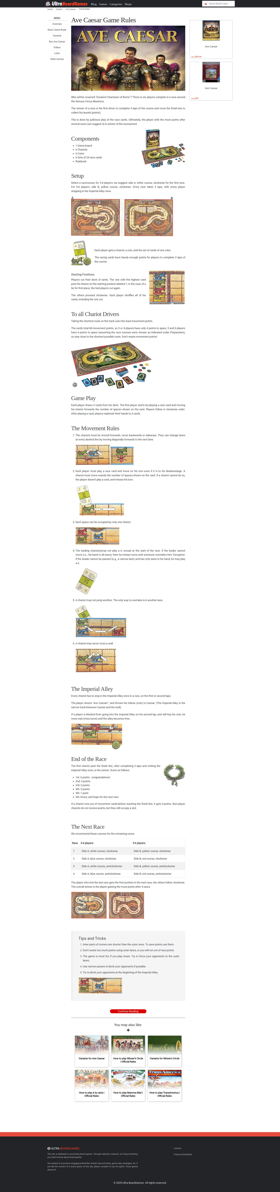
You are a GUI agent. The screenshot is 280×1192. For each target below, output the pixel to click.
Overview (57, 24)
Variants (57, 35)
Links (57, 53)
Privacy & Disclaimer (183, 1154)
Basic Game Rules (57, 29)
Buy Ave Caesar (57, 41)
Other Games (57, 59)
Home (50, 9)
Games (103, 4)
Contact (177, 1148)
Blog (94, 4)
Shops (128, 4)
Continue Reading (128, 1011)
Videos (57, 47)
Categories (116, 4)
